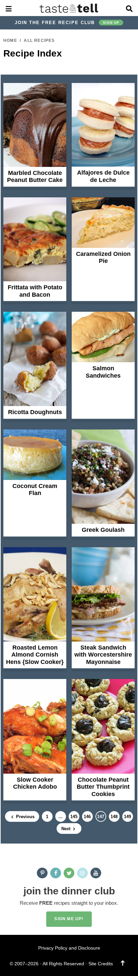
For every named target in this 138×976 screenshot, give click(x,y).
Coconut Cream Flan (34, 490)
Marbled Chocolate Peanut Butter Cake (35, 177)
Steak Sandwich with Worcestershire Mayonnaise (103, 654)
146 (87, 818)
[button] (9, 8)
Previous (24, 816)
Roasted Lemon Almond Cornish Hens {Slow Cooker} (35, 654)
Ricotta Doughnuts (35, 412)
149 (127, 818)
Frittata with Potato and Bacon (35, 291)
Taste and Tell (69, 8)
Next (66, 828)
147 (100, 818)
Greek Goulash (103, 529)
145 (73, 818)
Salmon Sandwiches (103, 372)
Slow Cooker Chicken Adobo (35, 783)
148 (114, 818)
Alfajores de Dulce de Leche (103, 176)
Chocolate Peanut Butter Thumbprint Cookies (103, 786)
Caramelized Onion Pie (103, 258)
